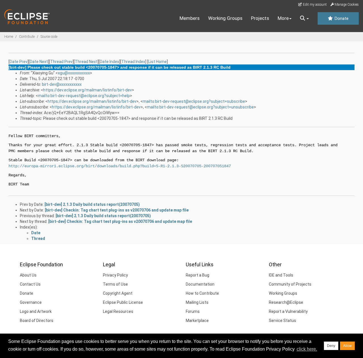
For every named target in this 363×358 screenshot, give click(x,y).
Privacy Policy (115, 275)
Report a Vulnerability (288, 311)
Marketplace (197, 320)
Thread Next (86, 61)
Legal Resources (118, 311)
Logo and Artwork (36, 311)
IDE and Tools (281, 275)
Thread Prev (61, 61)
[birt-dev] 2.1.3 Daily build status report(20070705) (92, 204)
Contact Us (30, 284)
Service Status (282, 320)
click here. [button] (307, 349)
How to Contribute (202, 293)
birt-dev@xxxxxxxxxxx (62, 84)
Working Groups (225, 18)
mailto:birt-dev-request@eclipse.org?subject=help (84, 95)
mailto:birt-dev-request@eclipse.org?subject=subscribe (194, 101)
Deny (331, 346)
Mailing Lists (197, 302)
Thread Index (133, 61)
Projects (260, 18)
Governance (31, 302)
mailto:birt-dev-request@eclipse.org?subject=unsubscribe (200, 107)
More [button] (283, 18)
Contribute (27, 37)
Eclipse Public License (123, 302)
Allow (347, 346)
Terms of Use (115, 284)
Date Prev (19, 61)
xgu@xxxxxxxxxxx (74, 73)
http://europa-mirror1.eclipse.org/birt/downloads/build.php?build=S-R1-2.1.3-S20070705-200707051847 (120, 166)
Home (8, 37)
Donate (341, 18)
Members (190, 18)
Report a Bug (197, 275)
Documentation (200, 284)
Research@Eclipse (286, 302)
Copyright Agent (117, 293)
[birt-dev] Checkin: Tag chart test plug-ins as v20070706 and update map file (117, 210)
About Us (28, 275)
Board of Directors (36, 320)
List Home (157, 61)
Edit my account (314, 5)
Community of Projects (290, 284)
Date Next (39, 61)
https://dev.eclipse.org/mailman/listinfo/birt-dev (87, 90)
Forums (193, 311)
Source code (49, 37)
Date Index (109, 61)
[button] (304, 18)
